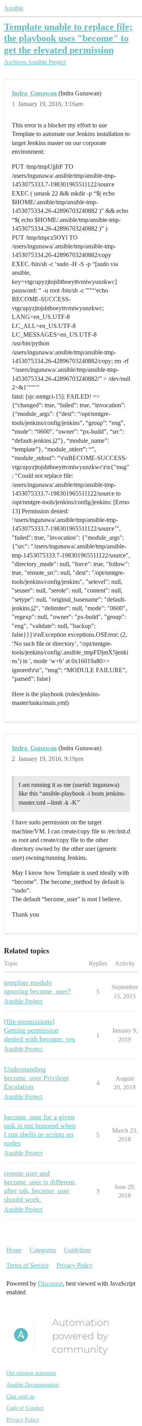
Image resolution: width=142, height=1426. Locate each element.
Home (14, 1250)
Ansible (13, 8)
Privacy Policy (74, 1265)
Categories (43, 1250)
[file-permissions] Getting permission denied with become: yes (39, 1030)
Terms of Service (27, 1265)
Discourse (50, 1283)
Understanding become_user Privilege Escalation (36, 1077)
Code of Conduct (25, 1408)
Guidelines (77, 1250)
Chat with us (20, 1397)
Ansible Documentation (32, 1385)
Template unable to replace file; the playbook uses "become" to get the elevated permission (68, 38)
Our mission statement (31, 1373)
